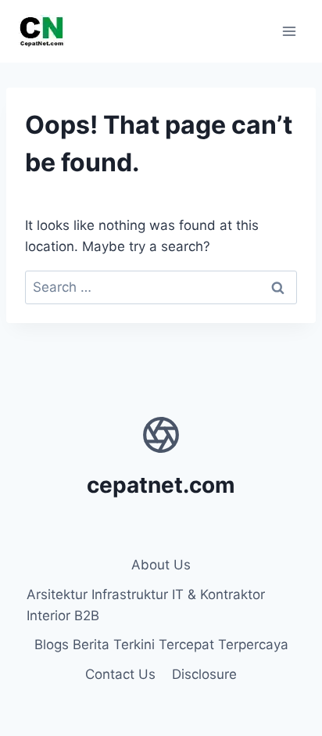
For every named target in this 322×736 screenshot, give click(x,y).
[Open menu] (288, 31)
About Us (161, 565)
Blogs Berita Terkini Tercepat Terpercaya (161, 644)
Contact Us (120, 674)
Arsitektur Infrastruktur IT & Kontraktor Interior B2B (146, 605)
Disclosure (204, 674)
